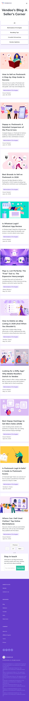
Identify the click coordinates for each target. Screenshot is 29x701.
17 (13, 548)
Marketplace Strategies (14, 27)
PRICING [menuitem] (4, 588)
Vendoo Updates (14, 42)
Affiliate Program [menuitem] (7, 635)
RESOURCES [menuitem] (5, 599)
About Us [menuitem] (5, 631)
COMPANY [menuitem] (5, 626)
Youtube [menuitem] (5, 611)
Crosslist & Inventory (14, 37)
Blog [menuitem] (4, 604)
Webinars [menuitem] (5, 608)
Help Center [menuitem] (5, 619)
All (14, 23)
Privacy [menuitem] (4, 642)
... (7, 548)
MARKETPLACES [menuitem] (6, 584)
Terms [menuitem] (4, 638)
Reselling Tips (14, 32)
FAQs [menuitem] (4, 615)
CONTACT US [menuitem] (6, 591)
